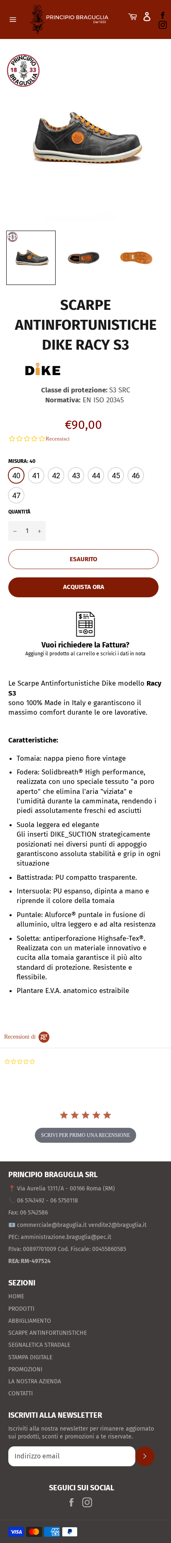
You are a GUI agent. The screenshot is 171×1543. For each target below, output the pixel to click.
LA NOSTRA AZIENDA (34, 1381)
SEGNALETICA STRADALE (39, 1344)
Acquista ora (83, 587)
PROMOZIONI (25, 1369)
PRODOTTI (21, 1308)
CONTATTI (20, 1393)
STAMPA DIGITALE (30, 1357)
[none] (31, 258)
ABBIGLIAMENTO (29, 1320)
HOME (16, 1296)
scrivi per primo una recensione (85, 1135)
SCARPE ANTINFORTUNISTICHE (47, 1332)
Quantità (19, 512)
